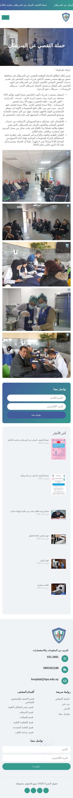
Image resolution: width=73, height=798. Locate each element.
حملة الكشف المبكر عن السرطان (34, 475)
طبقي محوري (43, 585)
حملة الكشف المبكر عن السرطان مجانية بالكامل (28, 440)
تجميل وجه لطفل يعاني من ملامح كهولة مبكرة (30, 511)
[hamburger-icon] (5, 17)
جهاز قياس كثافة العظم (39, 535)
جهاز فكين (44, 560)
